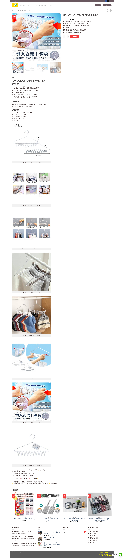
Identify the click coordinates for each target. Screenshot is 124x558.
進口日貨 (30, 5)
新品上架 (25, 5)
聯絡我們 (50, 5)
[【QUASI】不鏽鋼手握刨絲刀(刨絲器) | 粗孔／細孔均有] (49, 504)
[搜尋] (111, 1)
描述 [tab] (13, 77)
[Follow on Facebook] (106, 1)
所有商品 (35, 5)
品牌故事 (41, 5)
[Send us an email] (108, 1)
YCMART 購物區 (21, 10)
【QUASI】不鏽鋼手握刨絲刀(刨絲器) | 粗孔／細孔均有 (49, 519)
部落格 (45, 5)
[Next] (58, 37)
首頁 (21, 5)
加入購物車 (74, 36)
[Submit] (85, 532)
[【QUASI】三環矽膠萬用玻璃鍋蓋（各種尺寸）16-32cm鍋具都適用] (75, 504)
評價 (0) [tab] (16, 77)
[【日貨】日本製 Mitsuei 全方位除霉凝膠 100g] (24, 504)
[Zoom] (14, 59)
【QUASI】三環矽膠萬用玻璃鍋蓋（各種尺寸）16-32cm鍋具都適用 (74, 519)
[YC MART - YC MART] (15, 5)
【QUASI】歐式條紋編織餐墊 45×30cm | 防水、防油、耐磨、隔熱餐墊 (100, 519)
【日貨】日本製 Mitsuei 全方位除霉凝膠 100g (24, 519)
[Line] (120, 554)
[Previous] (15, 37)
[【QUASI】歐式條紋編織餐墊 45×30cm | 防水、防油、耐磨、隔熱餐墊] (100, 504)
